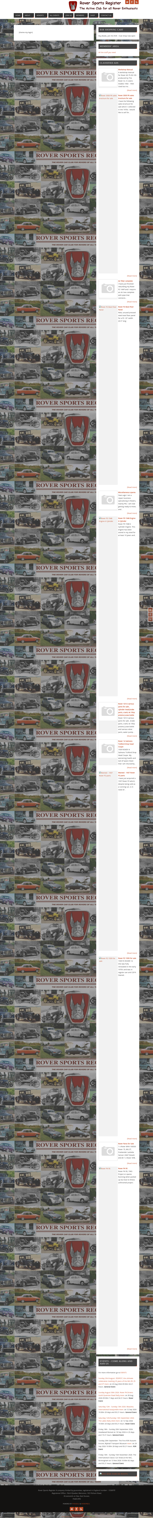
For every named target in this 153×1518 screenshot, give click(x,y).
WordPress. (85, 1504)
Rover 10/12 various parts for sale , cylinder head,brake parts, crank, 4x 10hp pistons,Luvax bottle (126, 709)
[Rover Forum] (150, 619)
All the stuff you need (107, 52)
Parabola (75, 1504)
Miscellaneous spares (127, 492)
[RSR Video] (150, 610)
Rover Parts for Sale (126, 1143)
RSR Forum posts (117, 1474)
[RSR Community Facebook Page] (150, 615)
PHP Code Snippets (68, 1516)
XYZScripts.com (87, 1516)
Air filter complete (125, 281)
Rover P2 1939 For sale (127, 958)
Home (19, 22)
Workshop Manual (125, 69)
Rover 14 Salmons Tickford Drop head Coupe (126, 744)
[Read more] (132, 90)
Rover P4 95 (123, 1168)
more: (106, 1384)
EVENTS (123, 1372)
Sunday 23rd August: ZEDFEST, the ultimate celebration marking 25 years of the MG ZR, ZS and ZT (116, 1381)
